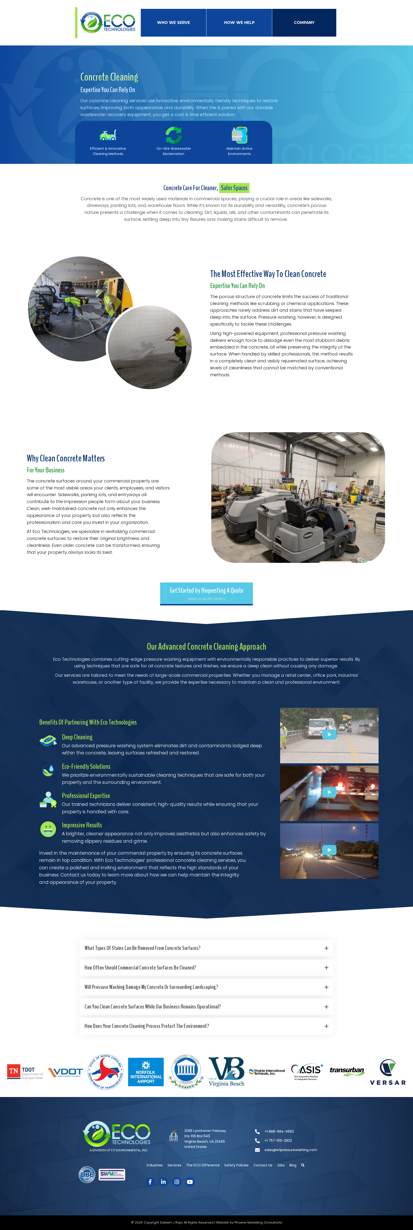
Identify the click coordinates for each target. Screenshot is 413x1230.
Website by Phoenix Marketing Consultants (249, 1222)
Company (304, 22)
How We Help (239, 22)
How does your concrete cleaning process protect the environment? (147, 1026)
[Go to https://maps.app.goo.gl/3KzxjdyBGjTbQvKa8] (207, 1141)
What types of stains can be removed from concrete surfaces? (143, 948)
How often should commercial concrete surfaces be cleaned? (140, 967)
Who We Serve (173, 22)
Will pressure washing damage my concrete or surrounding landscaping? (151, 987)
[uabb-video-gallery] (329, 735)
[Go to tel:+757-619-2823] (294, 1141)
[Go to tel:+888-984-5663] (294, 1131)
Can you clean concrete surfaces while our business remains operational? (153, 1006)
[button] (206, 593)
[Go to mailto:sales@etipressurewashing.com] (294, 1150)
